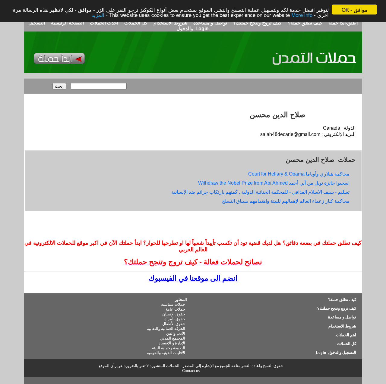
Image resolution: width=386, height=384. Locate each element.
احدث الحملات (104, 22)
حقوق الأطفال (173, 323)
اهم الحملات (346, 335)
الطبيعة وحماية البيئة (168, 348)
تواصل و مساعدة (209, 22)
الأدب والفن (175, 333)
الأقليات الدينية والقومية (166, 352)
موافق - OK (354, 9)
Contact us (191, 370)
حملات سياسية (173, 304)
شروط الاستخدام (169, 22)
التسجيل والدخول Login (335, 352)
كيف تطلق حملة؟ (304, 22)
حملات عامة (175, 309)
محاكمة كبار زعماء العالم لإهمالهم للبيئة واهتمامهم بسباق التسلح (286, 201)
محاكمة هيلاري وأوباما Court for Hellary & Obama (299, 173)
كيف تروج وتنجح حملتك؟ (257, 22)
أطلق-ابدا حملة (343, 22)
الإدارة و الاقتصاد (172, 343)
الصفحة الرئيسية (67, 22)
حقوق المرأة (174, 319)
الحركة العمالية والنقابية (166, 328)
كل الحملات (135, 22)
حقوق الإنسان (173, 314)
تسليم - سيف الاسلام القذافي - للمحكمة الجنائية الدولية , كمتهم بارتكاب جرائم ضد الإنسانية (260, 192)
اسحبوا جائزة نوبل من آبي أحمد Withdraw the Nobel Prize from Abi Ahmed (274, 183)
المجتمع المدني (172, 338)
